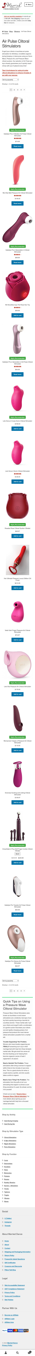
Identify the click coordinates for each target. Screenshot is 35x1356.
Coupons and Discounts (13, 1266)
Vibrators (17, 31)
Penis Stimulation (9, 1147)
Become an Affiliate (11, 1315)
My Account (6, 1353)
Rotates (6, 1179)
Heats (6, 1170)
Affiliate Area (9, 1322)
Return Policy (9, 1255)
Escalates (7, 1167)
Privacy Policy (10, 1292)
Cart (27, 1351)
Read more (17, 146)
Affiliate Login (9, 1319)
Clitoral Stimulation (10, 1137)
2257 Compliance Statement (14, 1289)
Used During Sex (9, 1124)
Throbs (6, 1189)
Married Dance (12, 1343)
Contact (7, 1248)
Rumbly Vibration (9, 1182)
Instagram (8, 1222)
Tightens (7, 1192)
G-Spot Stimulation (10, 1140)
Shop (11, 31)
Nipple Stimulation (10, 1144)
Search (17, 1353)
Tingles (6, 1195)
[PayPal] (17, 1330)
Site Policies (9, 1300)
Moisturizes (8, 1173)
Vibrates (6, 1198)
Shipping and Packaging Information (18, 1252)
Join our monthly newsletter (13, 16)
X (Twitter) (8, 1218)
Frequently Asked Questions (15, 1259)
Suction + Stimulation (11, 1186)
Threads (7, 1226)
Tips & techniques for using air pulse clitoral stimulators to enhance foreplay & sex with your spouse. (16, 72)
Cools (6, 1160)
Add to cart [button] (17, 315)
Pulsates (7, 1176)
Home (6, 31)
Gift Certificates (10, 1263)
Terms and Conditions (12, 1296)
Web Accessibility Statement (15, 1285)
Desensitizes (8, 1163)
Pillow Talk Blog (10, 1270)
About (7, 1245)
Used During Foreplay (11, 1121)
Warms (6, 1201)
